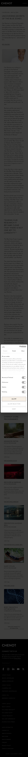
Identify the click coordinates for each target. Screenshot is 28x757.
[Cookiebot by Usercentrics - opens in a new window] (19, 347)
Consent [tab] (5, 351)
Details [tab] (14, 351)
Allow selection (14, 404)
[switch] (24, 382)
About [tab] (22, 351)
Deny (14, 409)
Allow (14, 399)
